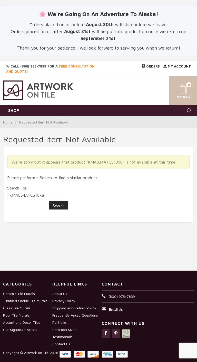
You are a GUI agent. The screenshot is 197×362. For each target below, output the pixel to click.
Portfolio (59, 322)
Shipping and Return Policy (74, 308)
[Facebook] (106, 333)
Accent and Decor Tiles (22, 322)
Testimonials (62, 337)
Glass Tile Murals (17, 308)
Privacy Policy (63, 301)
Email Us (116, 309)
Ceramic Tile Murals (19, 293)
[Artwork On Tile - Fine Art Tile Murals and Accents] (38, 90)
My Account (179, 66)
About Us (59, 293)
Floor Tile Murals (16, 315)
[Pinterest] (116, 333)
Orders (152, 66)
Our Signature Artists (20, 329)
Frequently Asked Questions (75, 315)
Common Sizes (64, 329)
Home (8, 122)
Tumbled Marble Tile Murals (25, 301)
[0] (179, 89)
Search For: (17, 188)
